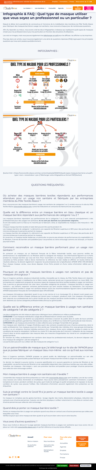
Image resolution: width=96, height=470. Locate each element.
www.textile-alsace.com (23, 206)
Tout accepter (62, 465)
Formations (64, 1)
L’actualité (52, 8)
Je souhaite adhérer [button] (82, 444)
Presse (71, 1)
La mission (27, 8)
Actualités (64, 443)
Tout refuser (74, 465)
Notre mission (33, 441)
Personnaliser (85, 465)
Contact (69, 8)
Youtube (91, 1)
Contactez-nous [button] (82, 438)
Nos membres (49, 441)
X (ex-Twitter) (89, 1)
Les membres (39, 8)
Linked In (85, 1)
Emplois (55, 1)
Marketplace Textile (48, 450)
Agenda (61, 8)
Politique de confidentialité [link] (48, 468)
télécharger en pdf (51, 35)
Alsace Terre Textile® (89, 8)
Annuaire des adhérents (49, 445)
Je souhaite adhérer (78, 8)
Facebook (87, 1)
